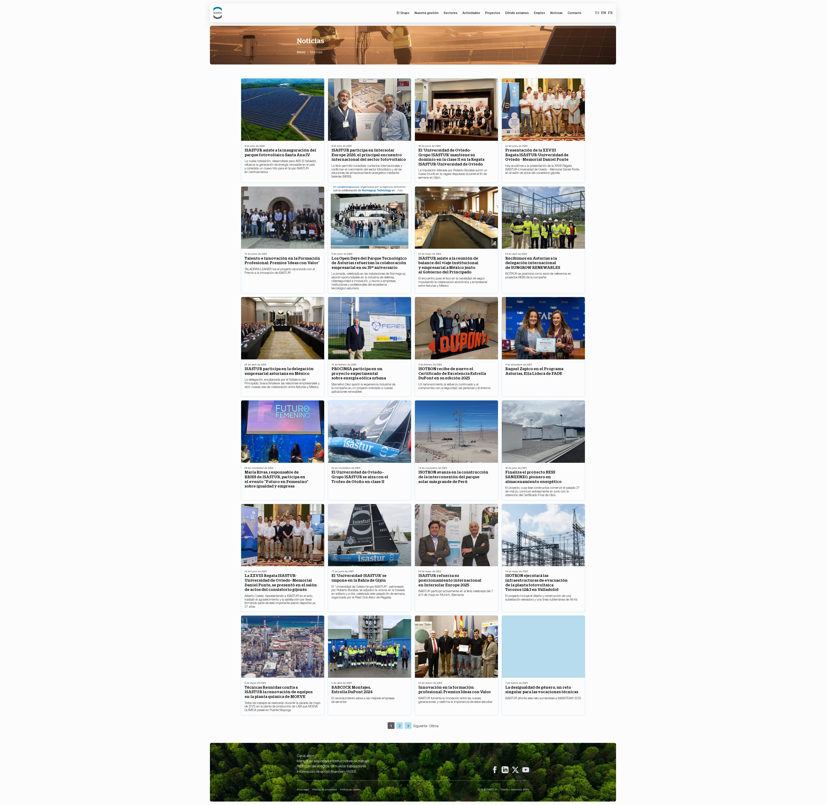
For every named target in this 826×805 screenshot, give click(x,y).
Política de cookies (350, 789)
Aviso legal (303, 789)
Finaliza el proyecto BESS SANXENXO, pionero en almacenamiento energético (533, 477)
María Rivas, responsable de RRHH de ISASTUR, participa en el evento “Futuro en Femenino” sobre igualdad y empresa (276, 479)
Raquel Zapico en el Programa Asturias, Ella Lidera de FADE (534, 371)
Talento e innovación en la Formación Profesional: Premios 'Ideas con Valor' (282, 260)
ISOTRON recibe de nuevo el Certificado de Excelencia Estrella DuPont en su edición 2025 (452, 373)
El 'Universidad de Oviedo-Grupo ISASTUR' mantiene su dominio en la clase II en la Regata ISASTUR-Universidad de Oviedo (451, 157)
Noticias (556, 13)
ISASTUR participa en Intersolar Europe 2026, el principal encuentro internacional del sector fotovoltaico (368, 155)
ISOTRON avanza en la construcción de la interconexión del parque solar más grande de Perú (453, 477)
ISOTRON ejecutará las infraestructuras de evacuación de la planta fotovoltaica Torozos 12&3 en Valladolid (536, 582)
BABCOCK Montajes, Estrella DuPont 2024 (352, 689)
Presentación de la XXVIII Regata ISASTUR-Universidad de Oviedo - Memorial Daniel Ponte (537, 155)
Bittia (526, 789)
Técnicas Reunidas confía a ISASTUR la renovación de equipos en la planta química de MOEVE (279, 692)
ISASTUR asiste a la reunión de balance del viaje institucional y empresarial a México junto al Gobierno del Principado (448, 265)
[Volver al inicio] (217, 13)
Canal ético (305, 755)
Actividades (471, 13)
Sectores (450, 13)
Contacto (574, 13)
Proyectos (492, 13)
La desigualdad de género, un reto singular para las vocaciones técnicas (541, 689)
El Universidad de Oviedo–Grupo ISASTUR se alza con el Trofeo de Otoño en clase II (359, 477)
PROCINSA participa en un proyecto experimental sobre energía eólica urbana (358, 373)
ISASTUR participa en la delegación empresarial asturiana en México (279, 371)
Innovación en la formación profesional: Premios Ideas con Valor (454, 689)
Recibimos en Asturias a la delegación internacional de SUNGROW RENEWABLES (532, 263)
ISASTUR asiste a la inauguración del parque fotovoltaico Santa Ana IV (280, 152)
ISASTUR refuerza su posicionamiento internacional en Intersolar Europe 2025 (449, 580)
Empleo (539, 13)
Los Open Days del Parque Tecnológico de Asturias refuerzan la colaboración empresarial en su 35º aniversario (369, 263)
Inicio (301, 51)
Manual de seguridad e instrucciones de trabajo (333, 760)
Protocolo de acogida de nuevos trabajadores (331, 765)
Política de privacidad (324, 789)
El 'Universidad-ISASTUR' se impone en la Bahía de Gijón (359, 578)
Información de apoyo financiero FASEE (326, 771)
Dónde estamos (517, 13)
